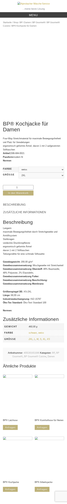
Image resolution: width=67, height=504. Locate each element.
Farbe (7, 169)
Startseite (7, 22)
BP (21, 22)
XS (48, 339)
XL (44, 339)
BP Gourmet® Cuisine (35, 356)
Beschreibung (14, 204)
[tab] (16, 205)
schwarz (33, 332)
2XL (31, 339)
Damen (27, 22)
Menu (33, 15)
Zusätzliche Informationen (24, 212)
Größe (9, 174)
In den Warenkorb (18, 193)
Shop (15, 22)
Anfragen (10, 427)
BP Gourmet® (38, 22)
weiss (41, 332)
